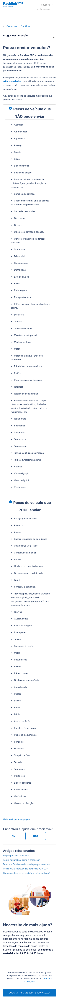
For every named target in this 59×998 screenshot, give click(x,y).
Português (45, 4)
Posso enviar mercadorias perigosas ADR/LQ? (25, 868)
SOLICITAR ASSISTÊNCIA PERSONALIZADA (29, 992)
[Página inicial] (13, 4)
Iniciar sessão (43, 9)
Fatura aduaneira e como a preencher (21, 859)
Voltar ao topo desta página (16, 819)
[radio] (13, 836)
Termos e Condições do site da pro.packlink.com (26, 864)
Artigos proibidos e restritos (16, 855)
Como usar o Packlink (18, 26)
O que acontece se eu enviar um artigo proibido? (26, 872)
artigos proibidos (12, 81)
